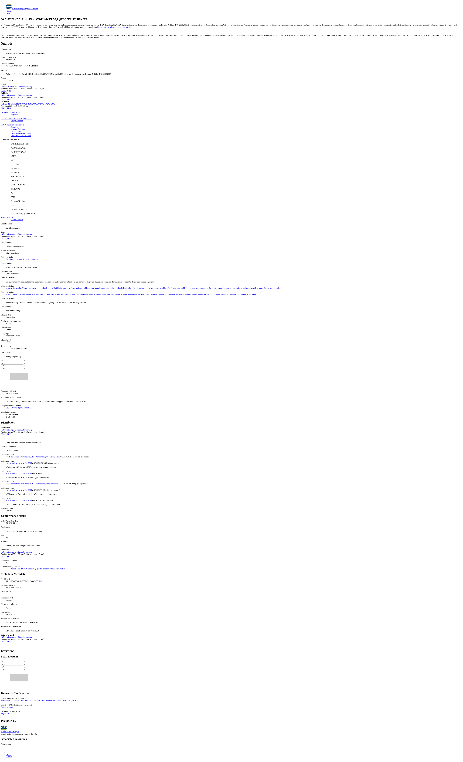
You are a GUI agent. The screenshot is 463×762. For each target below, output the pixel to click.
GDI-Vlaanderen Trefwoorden (12, 125)
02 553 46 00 (6, 91)
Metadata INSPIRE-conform (21, 133)
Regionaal (14, 114)
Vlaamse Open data (18, 129)
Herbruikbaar (16, 131)
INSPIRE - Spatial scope (10, 112)
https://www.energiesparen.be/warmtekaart (113, 27)
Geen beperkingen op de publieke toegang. (22, 259)
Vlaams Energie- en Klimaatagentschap (17, 86)
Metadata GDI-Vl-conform (21, 136)
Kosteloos (14, 127)
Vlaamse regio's (7, 218)
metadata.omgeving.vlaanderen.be (25, 9)
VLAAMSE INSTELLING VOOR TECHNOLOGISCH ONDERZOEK (29, 104)
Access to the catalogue (10, 732)
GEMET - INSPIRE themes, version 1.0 (16, 119)
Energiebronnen (17, 121)
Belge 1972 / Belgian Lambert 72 (18, 408)
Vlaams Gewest (17, 220)
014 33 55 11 (6, 108)
